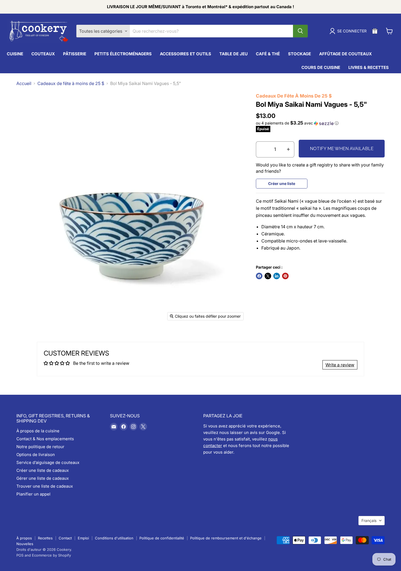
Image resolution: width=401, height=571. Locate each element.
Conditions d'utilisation (114, 538)
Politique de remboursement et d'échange (226, 538)
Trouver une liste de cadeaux (44, 486)
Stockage (299, 53)
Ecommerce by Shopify (51, 555)
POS (19, 555)
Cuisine (15, 53)
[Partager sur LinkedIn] (276, 276)
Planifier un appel (33, 494)
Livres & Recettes (368, 67)
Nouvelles (24, 544)
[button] (320, 123)
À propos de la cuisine (37, 430)
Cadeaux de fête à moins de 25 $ (70, 83)
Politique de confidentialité (161, 538)
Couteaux (43, 53)
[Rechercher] (300, 31)
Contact (65, 538)
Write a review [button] (339, 364)
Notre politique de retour (40, 446)
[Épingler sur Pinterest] (285, 276)
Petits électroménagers (123, 53)
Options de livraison (35, 454)
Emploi (83, 538)
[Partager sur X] (268, 276)
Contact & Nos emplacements (45, 438)
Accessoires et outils (185, 53)
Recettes (45, 538)
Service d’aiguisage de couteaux (47, 462)
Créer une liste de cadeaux (42, 470)
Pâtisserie (74, 53)
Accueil (23, 83)
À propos (24, 538)
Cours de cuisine (320, 67)
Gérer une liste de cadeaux (42, 478)
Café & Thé (268, 53)
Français (368, 520)
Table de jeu (233, 53)
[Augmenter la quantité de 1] (288, 149)
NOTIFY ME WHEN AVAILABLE (341, 148)
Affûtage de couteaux (345, 53)
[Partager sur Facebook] (259, 276)
